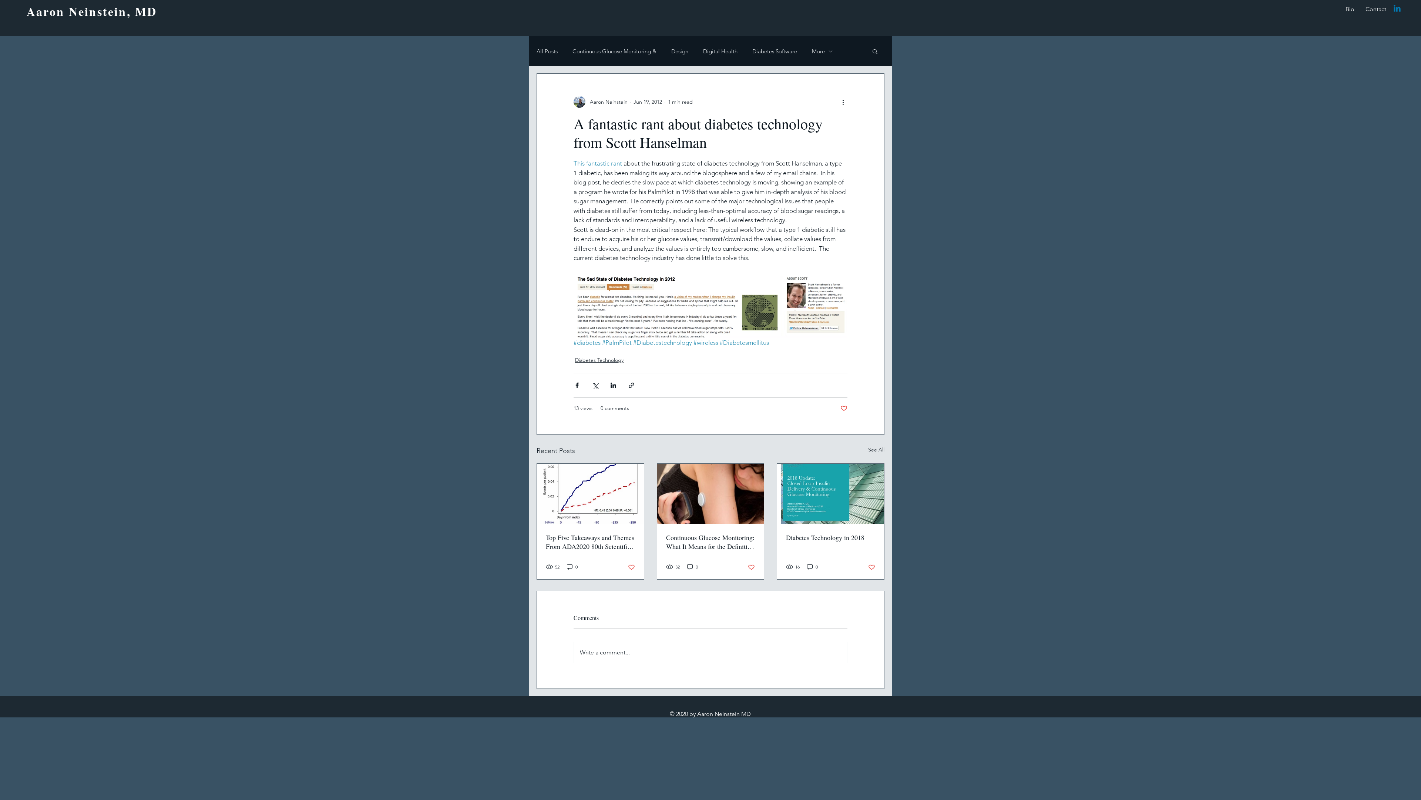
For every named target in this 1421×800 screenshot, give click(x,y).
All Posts (547, 51)
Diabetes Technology (599, 360)
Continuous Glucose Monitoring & (614, 51)
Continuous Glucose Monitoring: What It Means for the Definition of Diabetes (710, 542)
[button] (875, 51)
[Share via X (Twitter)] (595, 385)
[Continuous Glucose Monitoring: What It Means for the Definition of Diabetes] (710, 494)
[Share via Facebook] (577, 385)
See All (876, 449)
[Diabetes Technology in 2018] (830, 494)
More (818, 51)
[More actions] (843, 101)
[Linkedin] (1397, 9)
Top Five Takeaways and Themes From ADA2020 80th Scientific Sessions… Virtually (590, 542)
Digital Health (720, 51)
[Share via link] (631, 385)
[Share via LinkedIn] (613, 385)
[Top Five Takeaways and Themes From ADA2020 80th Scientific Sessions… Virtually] (590, 494)
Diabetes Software (774, 51)
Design (679, 51)
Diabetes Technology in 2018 (825, 537)
